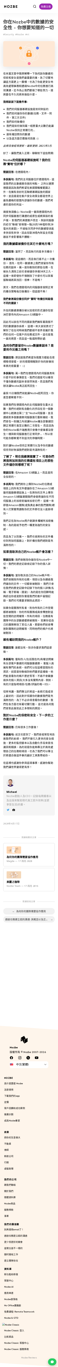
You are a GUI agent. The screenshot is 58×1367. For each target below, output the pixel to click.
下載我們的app (12, 1095)
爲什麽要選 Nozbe (13, 1083)
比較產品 (8, 1336)
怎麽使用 (8, 1089)
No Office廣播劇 (12, 1305)
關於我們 (8, 1191)
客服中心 (8, 1280)
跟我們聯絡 (10, 1184)
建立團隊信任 (11, 1260)
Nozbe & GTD (11, 1317)
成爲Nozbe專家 (12, 1120)
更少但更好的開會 (13, 1242)
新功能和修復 (11, 1274)
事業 (6, 1216)
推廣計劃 (8, 1114)
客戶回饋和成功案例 (14, 1108)
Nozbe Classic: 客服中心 (16, 1342)
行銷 (6, 1162)
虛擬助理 (8, 1168)
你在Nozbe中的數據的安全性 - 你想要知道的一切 (28, 25)
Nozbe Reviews (29, 1357)
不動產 (7, 1143)
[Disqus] (29, 977)
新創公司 (8, 1156)
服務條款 (8, 1209)
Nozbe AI (9, 1286)
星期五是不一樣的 (13, 1248)
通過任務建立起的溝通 (15, 1235)
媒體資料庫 (10, 1197)
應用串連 (8, 1293)
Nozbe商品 (9, 1203)
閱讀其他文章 (29, 901)
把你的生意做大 (12, 1137)
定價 (6, 1102)
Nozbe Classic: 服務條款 (16, 1349)
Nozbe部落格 (11, 1299)
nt (28, 34)
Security (9, 34)
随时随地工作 (11, 1254)
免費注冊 (46, 6)
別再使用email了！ (14, 1229)
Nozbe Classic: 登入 (14, 1330)
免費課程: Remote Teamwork (19, 1311)
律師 (6, 1149)
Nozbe (20, 34)
